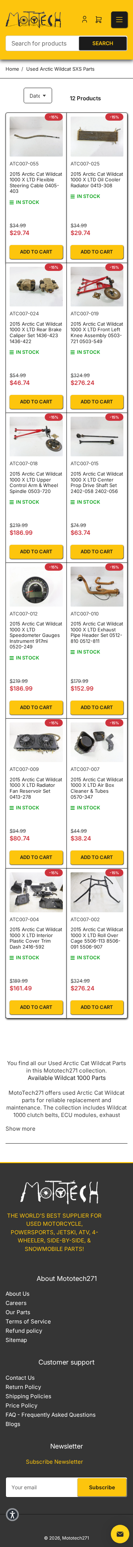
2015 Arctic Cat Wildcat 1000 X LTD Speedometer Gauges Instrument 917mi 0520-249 (36, 635)
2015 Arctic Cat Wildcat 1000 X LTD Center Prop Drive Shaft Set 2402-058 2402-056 (97, 482)
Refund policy (24, 1330)
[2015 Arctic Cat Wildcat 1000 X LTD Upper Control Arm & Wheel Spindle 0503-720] (36, 437)
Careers (16, 1302)
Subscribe (102, 1487)
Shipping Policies (28, 1396)
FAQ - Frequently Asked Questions (51, 1414)
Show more (20, 1128)
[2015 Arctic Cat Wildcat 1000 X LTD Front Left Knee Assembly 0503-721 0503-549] (97, 287)
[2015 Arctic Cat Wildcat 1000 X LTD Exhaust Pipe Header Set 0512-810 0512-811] (97, 587)
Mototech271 (75, 1538)
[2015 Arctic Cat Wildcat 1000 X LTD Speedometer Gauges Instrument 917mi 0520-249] (36, 587)
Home (12, 69)
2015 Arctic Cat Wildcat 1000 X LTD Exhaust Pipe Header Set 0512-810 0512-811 (97, 632)
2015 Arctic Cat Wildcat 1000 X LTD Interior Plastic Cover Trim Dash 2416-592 (36, 938)
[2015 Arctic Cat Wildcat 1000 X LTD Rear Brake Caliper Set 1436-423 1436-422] (36, 287)
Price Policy (21, 1405)
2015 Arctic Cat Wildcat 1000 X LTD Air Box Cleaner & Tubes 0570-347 (97, 788)
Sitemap (16, 1339)
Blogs (13, 1423)
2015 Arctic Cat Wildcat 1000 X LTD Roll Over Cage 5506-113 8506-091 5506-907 (97, 938)
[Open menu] (119, 19)
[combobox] (66, 43)
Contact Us (20, 1377)
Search (102, 43)
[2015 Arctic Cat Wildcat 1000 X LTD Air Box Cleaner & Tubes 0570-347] (97, 742)
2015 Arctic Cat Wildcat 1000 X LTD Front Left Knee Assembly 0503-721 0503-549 (97, 332)
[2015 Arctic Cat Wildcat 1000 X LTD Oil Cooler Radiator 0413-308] (97, 137)
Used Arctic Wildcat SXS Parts (60, 69)
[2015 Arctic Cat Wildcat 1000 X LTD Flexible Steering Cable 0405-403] (36, 137)
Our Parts (18, 1312)
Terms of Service (28, 1321)
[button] (12, 1514)
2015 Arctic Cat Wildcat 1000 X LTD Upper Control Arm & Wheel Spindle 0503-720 (36, 482)
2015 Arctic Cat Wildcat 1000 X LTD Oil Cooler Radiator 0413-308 (97, 179)
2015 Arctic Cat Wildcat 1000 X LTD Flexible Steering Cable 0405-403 (36, 182)
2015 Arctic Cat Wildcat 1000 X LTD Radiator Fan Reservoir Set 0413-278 (36, 788)
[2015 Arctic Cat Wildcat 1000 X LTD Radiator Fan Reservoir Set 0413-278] (36, 742)
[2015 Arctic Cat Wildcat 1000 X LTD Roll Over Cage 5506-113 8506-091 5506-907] (97, 892)
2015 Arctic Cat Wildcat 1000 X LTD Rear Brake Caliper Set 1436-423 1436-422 (36, 332)
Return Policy (23, 1386)
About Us (18, 1293)
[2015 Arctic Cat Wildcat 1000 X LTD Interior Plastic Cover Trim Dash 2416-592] (36, 892)
